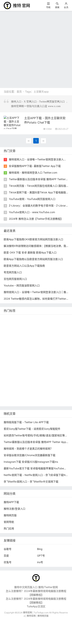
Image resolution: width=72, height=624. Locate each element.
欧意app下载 (33, 384)
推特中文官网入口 (47, 346)
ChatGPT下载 (43, 390)
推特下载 (56, 318)
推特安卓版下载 (35, 335)
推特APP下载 (52, 340)
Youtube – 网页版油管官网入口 (22, 285)
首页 (19, 91)
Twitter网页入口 (14, 373)
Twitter (44, 373)
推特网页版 (24, 318)
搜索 (57, 7)
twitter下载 (11, 346)
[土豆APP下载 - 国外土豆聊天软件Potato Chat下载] (12, 122)
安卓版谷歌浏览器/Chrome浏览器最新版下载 (29, 455)
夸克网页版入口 (13, 272)
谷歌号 (7, 549)
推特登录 (31, 373)
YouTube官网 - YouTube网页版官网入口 (32, 198)
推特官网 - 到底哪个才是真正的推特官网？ (28, 448)
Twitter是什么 (13, 362)
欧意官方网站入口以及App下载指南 (24, 265)
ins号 (40, 562)
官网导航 (9, 521)
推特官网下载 (33, 357)
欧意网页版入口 (27, 379)
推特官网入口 (31, 329)
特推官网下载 (57, 351)
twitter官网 (32, 324)
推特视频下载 (31, 362)
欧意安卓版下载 (14, 384)
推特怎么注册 (28, 368)
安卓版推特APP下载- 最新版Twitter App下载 (35, 165)
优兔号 (7, 562)
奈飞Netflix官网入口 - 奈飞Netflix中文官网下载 (31, 481)
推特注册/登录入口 (14, 508)
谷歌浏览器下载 (37, 351)
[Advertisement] (36, 48)
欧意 (53, 373)
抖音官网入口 (33, 401)
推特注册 (44, 368)
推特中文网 (27, 346)
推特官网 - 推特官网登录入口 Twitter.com (33, 172)
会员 (66, 7)
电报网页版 (60, 390)
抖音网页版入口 (48, 379)
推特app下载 (49, 324)
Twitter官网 (41, 318)
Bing (39, 549)
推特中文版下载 (14, 357)
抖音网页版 (48, 395)
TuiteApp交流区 (36, 606)
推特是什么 (11, 368)
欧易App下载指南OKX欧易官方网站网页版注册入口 (33, 239)
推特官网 (10, 318)
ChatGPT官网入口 (55, 357)
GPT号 (41, 555)
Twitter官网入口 (14, 340)
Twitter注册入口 (14, 335)
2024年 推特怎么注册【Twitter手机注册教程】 (36, 218)
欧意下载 (10, 379)
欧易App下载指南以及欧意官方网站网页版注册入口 (33, 259)
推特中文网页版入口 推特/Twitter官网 (36, 587)
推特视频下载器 (51, 362)
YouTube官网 (34, 340)
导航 (48, 7)
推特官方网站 (58, 329)
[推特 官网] (7, 5)
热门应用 (9, 528)
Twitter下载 (51, 401)
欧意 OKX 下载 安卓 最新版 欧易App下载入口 (30, 252)
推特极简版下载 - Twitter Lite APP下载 (26, 422)
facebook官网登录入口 (18, 390)
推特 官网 (21, 5)
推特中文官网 (55, 335)
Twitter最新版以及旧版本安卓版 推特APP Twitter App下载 (37, 441)
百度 (6, 555)
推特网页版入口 (14, 324)
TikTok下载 (11, 395)
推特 (45, 329)
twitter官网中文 (14, 401)
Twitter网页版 (13, 329)
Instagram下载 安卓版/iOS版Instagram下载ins (31, 461)
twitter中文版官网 (15, 351)
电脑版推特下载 (30, 395)
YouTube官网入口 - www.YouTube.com (32, 212)
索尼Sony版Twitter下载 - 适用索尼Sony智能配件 (32, 428)
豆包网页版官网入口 (15, 278)
